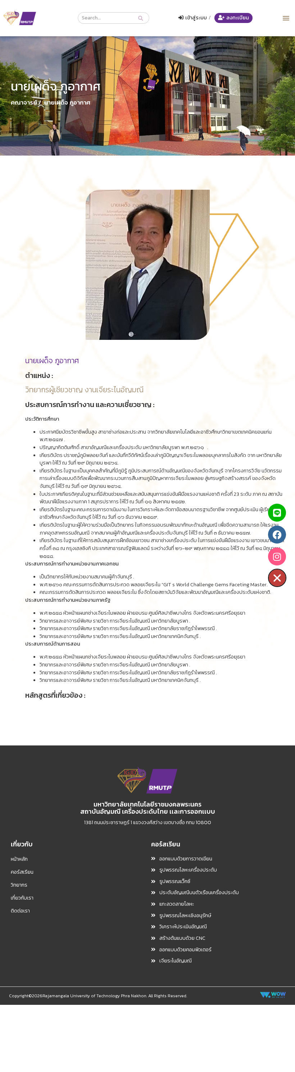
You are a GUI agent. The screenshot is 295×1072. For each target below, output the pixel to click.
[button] (286, 18)
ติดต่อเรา (20, 911)
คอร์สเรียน (22, 872)
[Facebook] (277, 535)
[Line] (277, 513)
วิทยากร (19, 885)
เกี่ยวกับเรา (22, 898)
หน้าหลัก (19, 859)
